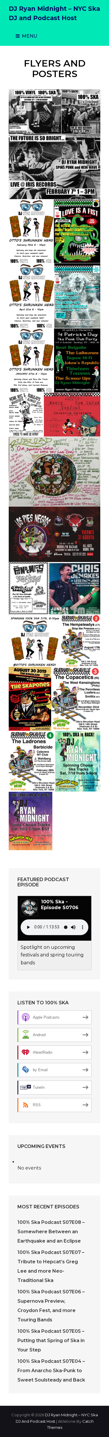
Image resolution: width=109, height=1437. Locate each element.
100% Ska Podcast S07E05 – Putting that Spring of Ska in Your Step (51, 1340)
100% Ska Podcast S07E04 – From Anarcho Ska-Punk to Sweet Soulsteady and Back (51, 1370)
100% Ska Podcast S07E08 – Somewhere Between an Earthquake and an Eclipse (51, 1231)
